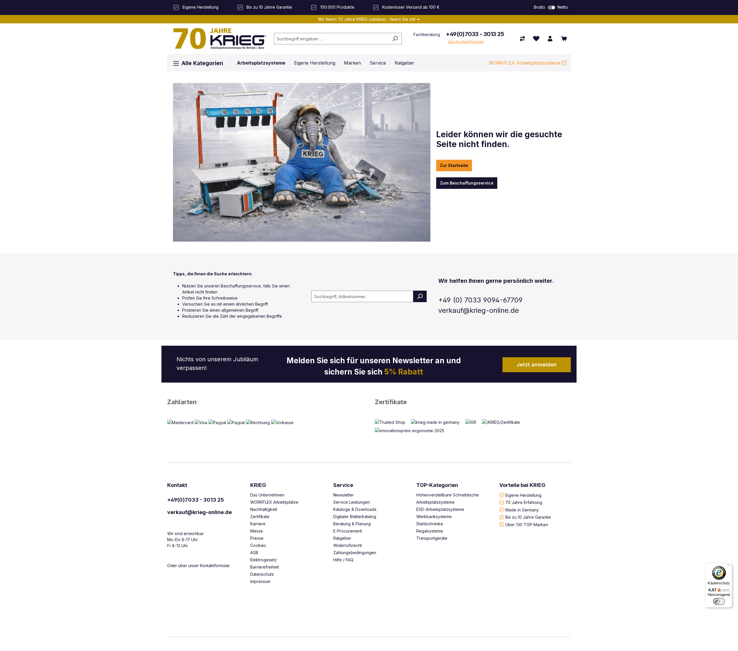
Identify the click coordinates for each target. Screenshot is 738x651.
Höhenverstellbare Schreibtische (447, 494)
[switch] (551, 7)
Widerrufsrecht (347, 545)
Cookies (258, 545)
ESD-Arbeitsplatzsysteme (440, 509)
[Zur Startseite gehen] (217, 38)
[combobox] (331, 38)
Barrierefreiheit (264, 567)
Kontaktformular (214, 565)
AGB (254, 552)
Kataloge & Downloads (354, 509)
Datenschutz (262, 574)
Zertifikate (391, 402)
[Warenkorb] (564, 38)
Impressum (260, 581)
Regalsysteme (429, 530)
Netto (563, 7)
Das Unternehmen (267, 494)
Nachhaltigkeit (263, 509)
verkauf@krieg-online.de (199, 512)
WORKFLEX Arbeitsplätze (274, 502)
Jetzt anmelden (537, 365)
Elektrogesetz (263, 559)
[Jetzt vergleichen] (522, 38)
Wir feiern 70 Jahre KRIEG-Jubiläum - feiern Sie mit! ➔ (369, 19)
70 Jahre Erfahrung (523, 502)
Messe (256, 530)
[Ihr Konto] (550, 38)
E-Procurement (347, 530)
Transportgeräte (431, 538)
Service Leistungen (351, 502)
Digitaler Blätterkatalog (354, 516)
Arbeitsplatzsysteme (435, 502)
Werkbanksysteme (434, 516)
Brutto (539, 7)
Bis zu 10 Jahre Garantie (528, 517)
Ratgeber (342, 538)
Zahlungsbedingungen (354, 552)
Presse (256, 538)
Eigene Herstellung (523, 494)
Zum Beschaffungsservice (467, 182)
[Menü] (728, 566)
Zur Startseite (454, 165)
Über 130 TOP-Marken (526, 524)
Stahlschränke (429, 523)
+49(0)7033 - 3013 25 (475, 34)
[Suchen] (395, 38)
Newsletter (343, 494)
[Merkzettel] (536, 38)
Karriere (258, 523)
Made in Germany (522, 509)
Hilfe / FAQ (343, 559)
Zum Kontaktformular (465, 41)
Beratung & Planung (352, 523)
